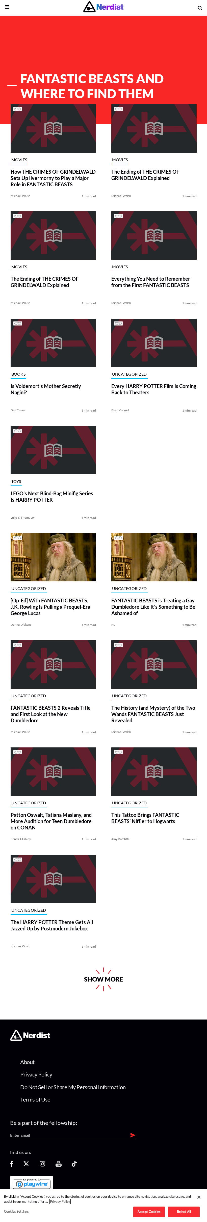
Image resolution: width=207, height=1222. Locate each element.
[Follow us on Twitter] (26, 1165)
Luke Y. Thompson (23, 517)
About (27, 1061)
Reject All (184, 1212)
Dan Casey (17, 410)
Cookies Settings (16, 1211)
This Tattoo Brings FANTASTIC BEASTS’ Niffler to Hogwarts (145, 818)
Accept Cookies (149, 1212)
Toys (16, 481)
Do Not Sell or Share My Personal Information (73, 1087)
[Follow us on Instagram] (42, 1165)
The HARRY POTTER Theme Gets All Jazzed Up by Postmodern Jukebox (51, 925)
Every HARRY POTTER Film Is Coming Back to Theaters (153, 389)
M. (113, 624)
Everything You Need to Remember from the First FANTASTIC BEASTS (150, 282)
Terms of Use (35, 1099)
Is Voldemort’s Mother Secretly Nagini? (45, 389)
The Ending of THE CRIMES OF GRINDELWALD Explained (145, 174)
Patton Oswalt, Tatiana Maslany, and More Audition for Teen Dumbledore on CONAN (50, 821)
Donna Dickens (20, 624)
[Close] (198, 1197)
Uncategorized (129, 374)
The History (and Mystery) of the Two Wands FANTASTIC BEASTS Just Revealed (153, 713)
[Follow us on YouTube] (59, 1165)
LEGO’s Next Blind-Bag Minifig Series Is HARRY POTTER (51, 496)
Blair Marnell (120, 410)
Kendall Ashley (20, 839)
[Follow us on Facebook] (11, 1165)
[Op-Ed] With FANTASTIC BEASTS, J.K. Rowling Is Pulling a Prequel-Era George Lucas (50, 606)
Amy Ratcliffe (120, 839)
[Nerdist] (103, 7)
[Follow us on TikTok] (74, 1165)
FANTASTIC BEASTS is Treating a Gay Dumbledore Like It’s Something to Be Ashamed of (153, 606)
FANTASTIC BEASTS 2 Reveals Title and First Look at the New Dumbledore (50, 713)
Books (18, 374)
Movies (19, 159)
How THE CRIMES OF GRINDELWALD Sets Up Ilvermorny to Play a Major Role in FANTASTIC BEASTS (52, 177)
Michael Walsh (20, 195)
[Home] (30, 1039)
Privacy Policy (36, 1074)
